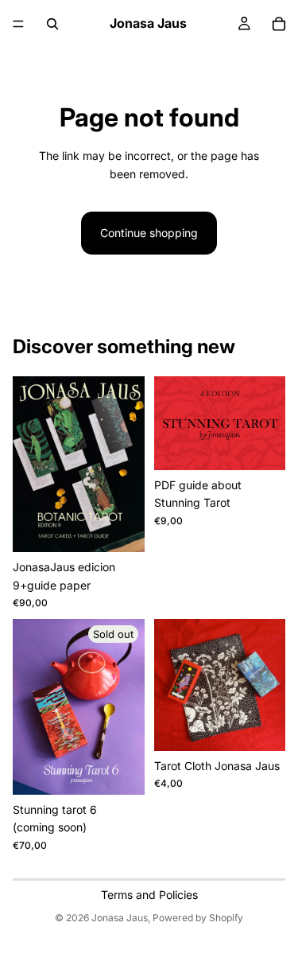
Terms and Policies (149, 894)
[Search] (52, 23)
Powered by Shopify (198, 918)
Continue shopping (149, 232)
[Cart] (278, 23)
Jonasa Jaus (119, 918)
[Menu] (18, 24)
